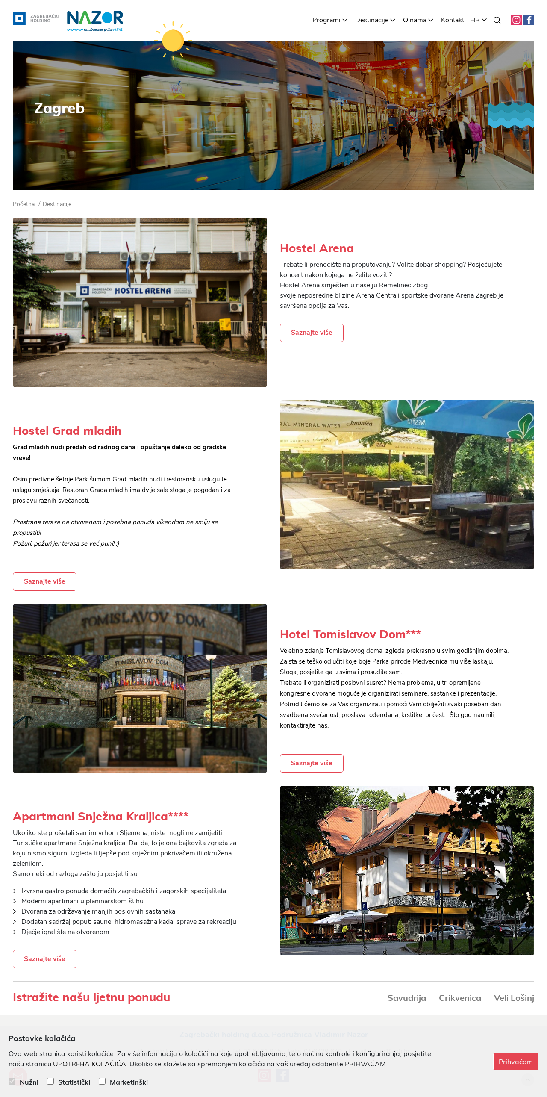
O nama (414, 20)
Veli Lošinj (514, 997)
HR (475, 20)
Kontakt (452, 20)
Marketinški (129, 1082)
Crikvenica (460, 997)
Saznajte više (311, 332)
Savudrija (407, 997)
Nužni (29, 1082)
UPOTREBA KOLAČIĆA (89, 1064)
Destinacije (371, 20)
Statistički (74, 1082)
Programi (326, 20)
